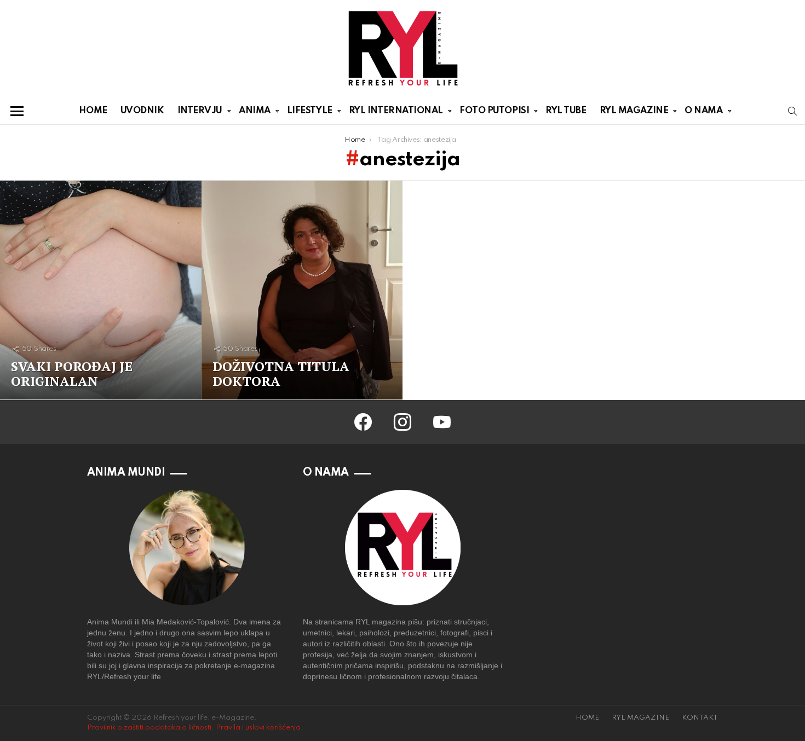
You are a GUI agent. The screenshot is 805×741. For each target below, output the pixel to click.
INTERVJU (199, 110)
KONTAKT (700, 717)
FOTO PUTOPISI (494, 110)
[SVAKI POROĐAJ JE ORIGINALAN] (101, 290)
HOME (93, 110)
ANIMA (255, 110)
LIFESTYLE (309, 110)
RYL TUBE (565, 110)
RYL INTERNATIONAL (396, 110)
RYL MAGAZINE (634, 110)
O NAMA (703, 110)
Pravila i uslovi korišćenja (258, 727)
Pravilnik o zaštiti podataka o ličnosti (149, 727)
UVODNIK (142, 110)
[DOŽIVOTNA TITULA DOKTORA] (302, 290)
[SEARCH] (792, 111)
